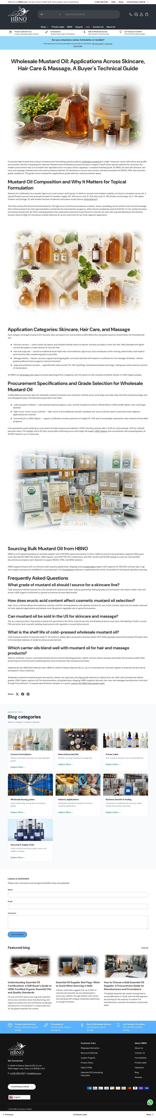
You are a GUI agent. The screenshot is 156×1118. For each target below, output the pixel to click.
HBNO (15, 1109)
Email (10, 901)
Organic (79, 27)
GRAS (69, 27)
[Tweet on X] (17, 694)
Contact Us (98, 27)
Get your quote (97, 44)
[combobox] (79, 14)
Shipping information (90, 1048)
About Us (111, 27)
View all (144, 947)
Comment (12, 913)
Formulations (140, 1058)
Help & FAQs (86, 1067)
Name (10, 890)
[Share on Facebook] (22, 694)
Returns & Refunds (89, 1053)
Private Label (58, 27)
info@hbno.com (34, 1073)
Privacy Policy (87, 1062)
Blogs (121, 2)
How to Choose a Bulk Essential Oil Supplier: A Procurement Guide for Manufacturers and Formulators (124, 986)
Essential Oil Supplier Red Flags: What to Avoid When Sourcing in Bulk (78, 984)
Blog (137, 1072)
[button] (146, 14)
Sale (88, 27)
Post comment (17, 934)
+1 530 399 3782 (101, 2)
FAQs (113, 2)
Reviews (138, 1077)
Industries (139, 1067)
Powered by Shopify (25, 1109)
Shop (43, 27)
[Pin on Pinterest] (28, 694)
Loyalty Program (88, 1058)
